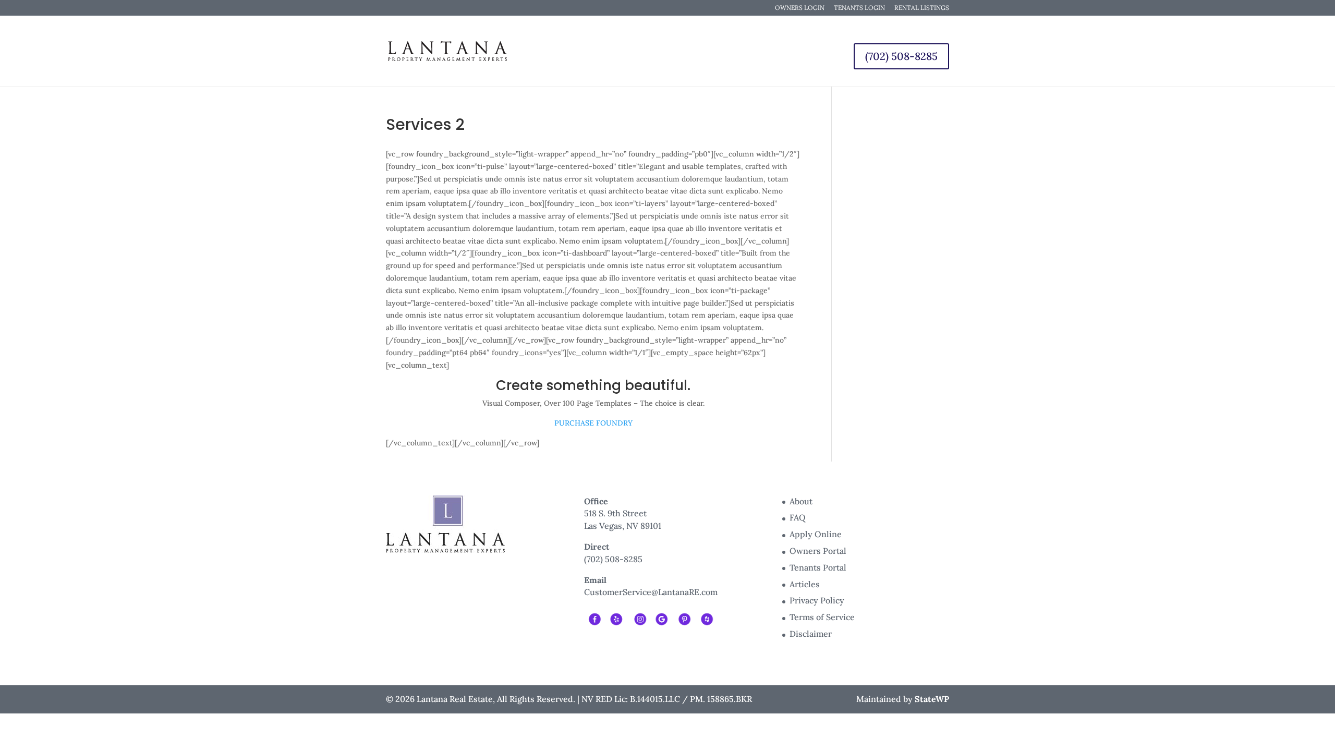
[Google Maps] (661, 618)
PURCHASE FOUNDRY (593, 423)
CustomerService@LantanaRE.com (651, 592)
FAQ (798, 517)
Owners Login (799, 8)
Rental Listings (921, 8)
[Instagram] (639, 618)
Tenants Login (859, 8)
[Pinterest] (684, 618)
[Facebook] (594, 618)
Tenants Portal (818, 567)
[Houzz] (706, 618)
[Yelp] (616, 618)
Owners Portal (818, 551)
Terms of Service (822, 617)
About (801, 501)
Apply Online (816, 534)
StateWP (932, 699)
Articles (805, 584)
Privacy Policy (817, 600)
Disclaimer (811, 633)
